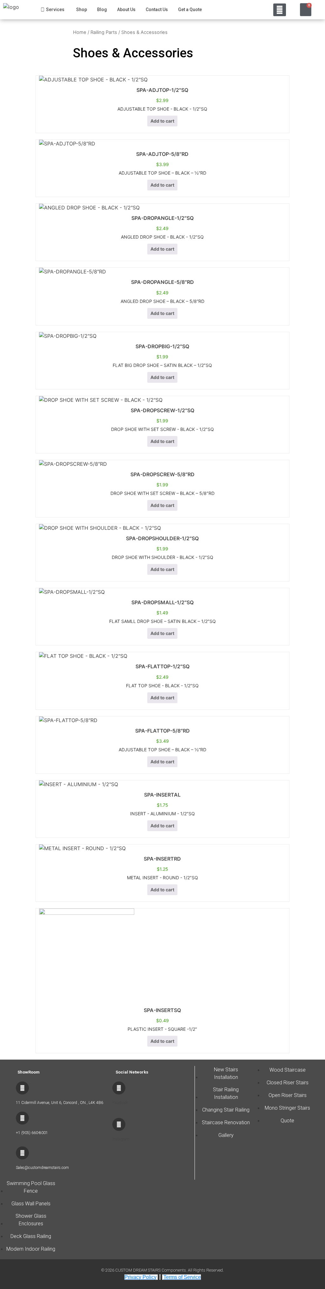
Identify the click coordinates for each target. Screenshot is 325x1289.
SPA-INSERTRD (162, 859)
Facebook (120, 1102)
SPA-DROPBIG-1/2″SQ (162, 346)
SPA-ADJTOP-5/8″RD (162, 154)
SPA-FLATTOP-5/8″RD (162, 731)
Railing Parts (103, 32)
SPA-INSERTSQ (162, 1010)
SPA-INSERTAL (162, 795)
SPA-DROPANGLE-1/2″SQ (162, 218)
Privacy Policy (140, 1277)
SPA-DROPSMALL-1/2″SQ (162, 602)
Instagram (120, 1139)
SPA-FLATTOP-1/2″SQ (162, 666)
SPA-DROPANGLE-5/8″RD (162, 282)
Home (79, 32)
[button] (279, 9)
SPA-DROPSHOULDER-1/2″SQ (162, 538)
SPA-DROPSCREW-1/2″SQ (162, 410)
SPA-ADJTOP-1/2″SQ (162, 90)
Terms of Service (182, 1277)
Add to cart (162, 121)
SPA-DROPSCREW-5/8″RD (162, 474)
